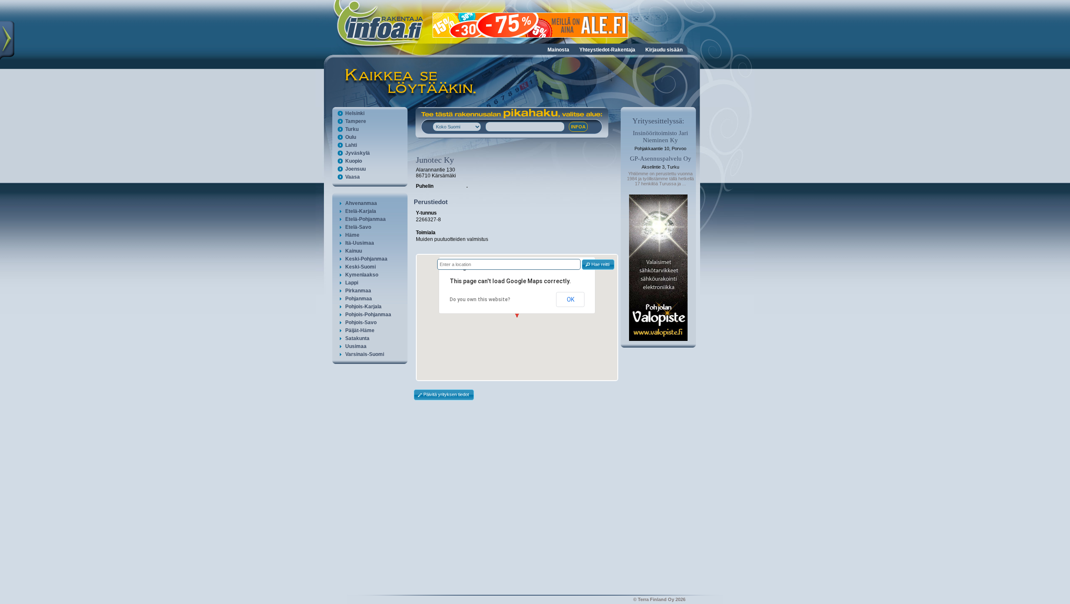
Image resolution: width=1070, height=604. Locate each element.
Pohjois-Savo (361, 322)
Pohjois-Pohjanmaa (368, 314)
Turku (352, 129)
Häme (352, 235)
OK (570, 299)
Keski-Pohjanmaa (366, 259)
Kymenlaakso (361, 275)
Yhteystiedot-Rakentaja (607, 50)
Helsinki (354, 113)
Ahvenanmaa (361, 203)
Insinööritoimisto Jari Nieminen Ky (660, 136)
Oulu (350, 137)
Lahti (351, 145)
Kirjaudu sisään (664, 50)
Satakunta (357, 338)
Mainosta (558, 50)
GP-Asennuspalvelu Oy (660, 158)
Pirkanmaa (358, 291)
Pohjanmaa (358, 299)
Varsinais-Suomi (364, 354)
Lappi (351, 283)
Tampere (355, 121)
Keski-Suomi (360, 267)
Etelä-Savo (358, 227)
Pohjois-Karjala (363, 307)
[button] (598, 264)
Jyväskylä (357, 153)
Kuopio (353, 161)
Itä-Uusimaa (359, 243)
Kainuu (353, 251)
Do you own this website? (480, 299)
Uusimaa (356, 346)
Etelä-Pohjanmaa (365, 219)
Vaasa (352, 177)
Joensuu (355, 169)
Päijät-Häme (359, 330)
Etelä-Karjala (360, 211)
